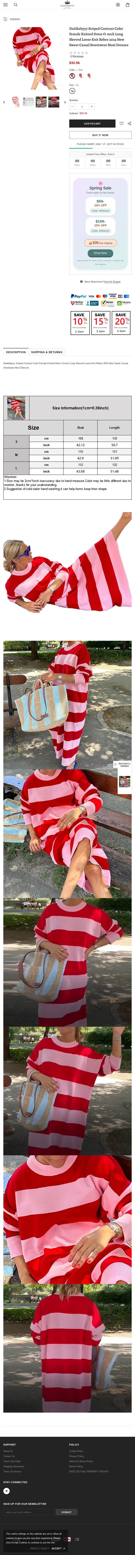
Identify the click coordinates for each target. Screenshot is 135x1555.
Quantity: (74, 100)
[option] (34, 58)
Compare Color (55, 84)
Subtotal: (73, 113)
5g (72, 91)
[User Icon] (118, 4)
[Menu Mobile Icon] (5, 5)
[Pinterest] (6, 1491)
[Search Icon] (15, 5)
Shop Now (100, 252)
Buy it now (100, 135)
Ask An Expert (112, 281)
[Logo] (67, 4)
